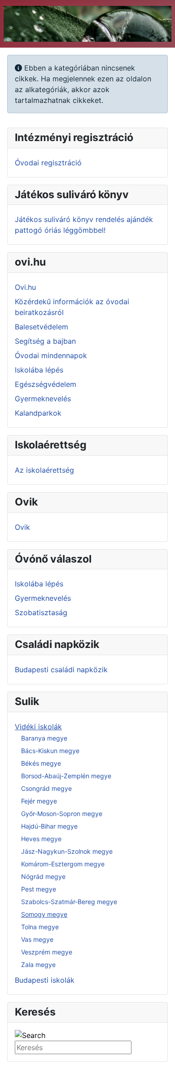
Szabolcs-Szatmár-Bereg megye (69, 901)
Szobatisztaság (41, 612)
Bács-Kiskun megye (50, 750)
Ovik (22, 527)
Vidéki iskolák (38, 726)
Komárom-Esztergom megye (63, 864)
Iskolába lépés (39, 369)
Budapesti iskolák (44, 980)
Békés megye (41, 763)
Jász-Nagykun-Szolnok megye (67, 851)
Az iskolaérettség (44, 470)
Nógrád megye (43, 876)
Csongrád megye (46, 788)
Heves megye (41, 839)
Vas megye (37, 939)
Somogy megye (44, 914)
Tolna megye (40, 927)
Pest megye (38, 889)
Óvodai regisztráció (48, 162)
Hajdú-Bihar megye (49, 826)
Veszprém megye (46, 952)
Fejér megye (39, 801)
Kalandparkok (38, 412)
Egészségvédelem (45, 384)
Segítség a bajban (45, 341)
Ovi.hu (25, 287)
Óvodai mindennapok (51, 355)
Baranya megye (44, 738)
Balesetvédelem (41, 326)
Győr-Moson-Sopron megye (61, 813)
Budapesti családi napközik (61, 669)
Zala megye (38, 964)
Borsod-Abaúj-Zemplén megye (66, 776)
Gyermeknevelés (43, 398)
